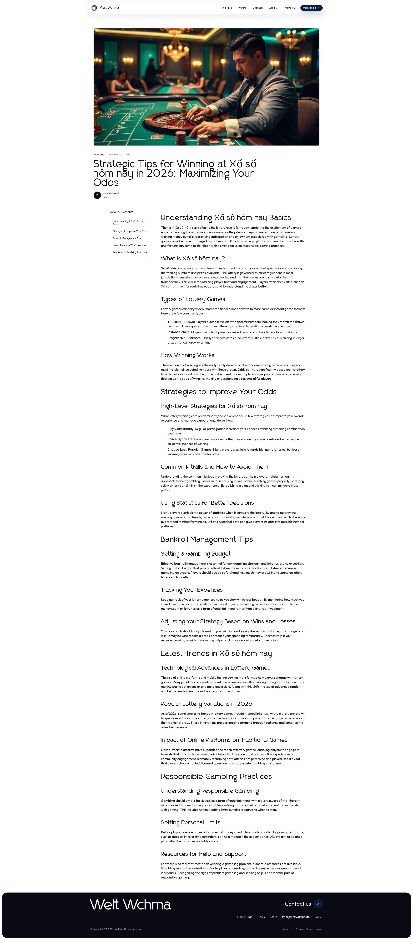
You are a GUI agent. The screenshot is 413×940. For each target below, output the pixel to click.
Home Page (244, 917)
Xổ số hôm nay (172, 286)
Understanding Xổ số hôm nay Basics (129, 223)
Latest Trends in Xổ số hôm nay (129, 245)
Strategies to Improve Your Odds (130, 231)
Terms (309, 929)
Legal (318, 929)
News (261, 917)
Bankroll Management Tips (127, 238)
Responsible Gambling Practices (130, 252)
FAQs (273, 917)
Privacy (299, 929)
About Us (287, 929)
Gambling (99, 154)
